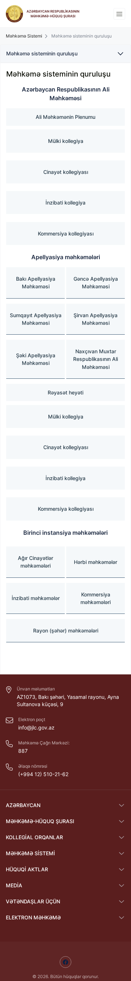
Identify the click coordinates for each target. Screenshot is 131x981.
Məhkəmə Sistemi (30, 853)
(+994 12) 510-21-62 (43, 774)
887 (23, 751)
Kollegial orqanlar (34, 837)
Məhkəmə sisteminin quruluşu (42, 53)
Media (14, 885)
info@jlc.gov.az (36, 727)
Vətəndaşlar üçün (33, 901)
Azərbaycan (23, 805)
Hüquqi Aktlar (27, 869)
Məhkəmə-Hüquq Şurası (40, 821)
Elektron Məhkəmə (33, 917)
